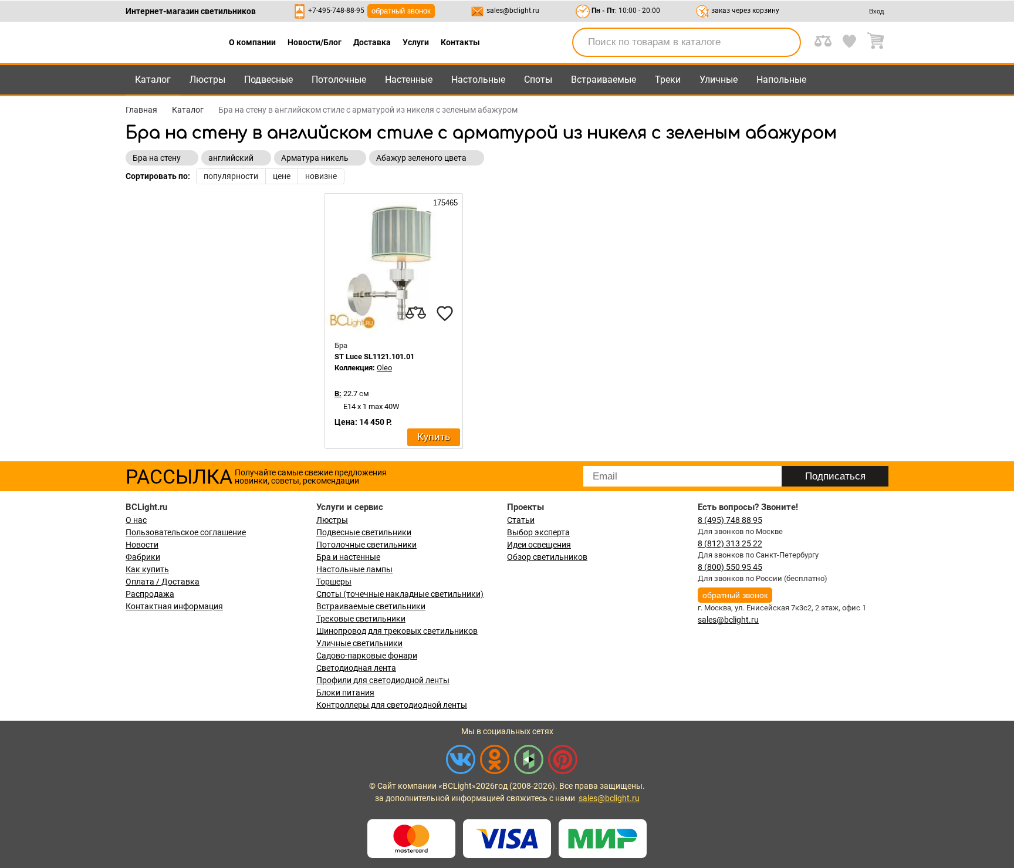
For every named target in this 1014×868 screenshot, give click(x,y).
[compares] (415, 313)
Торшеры (333, 581)
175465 (444, 202)
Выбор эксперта (538, 532)
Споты (538, 79)
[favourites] (445, 313)
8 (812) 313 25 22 (730, 543)
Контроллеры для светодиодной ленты (391, 705)
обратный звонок (401, 10)
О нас (136, 520)
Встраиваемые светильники (370, 606)
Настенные (408, 79)
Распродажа (150, 594)
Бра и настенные (348, 557)
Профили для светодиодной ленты (382, 680)
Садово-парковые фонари (366, 655)
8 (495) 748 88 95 (730, 520)
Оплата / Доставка (163, 581)
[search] (785, 42)
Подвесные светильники (363, 532)
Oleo (384, 367)
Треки (668, 79)
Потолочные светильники (366, 544)
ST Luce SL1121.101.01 (374, 356)
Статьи (521, 520)
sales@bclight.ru (512, 10)
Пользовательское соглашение (186, 532)
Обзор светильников (547, 557)
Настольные (478, 79)
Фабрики (143, 557)
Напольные (781, 79)
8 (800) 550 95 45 (730, 567)
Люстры (207, 79)
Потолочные (339, 79)
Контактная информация (174, 606)
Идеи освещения (539, 544)
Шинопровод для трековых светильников (397, 631)
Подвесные (268, 79)
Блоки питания (345, 692)
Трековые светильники (360, 618)
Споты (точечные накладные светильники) (400, 594)
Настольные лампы (354, 569)
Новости (142, 544)
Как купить (147, 569)
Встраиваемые (603, 79)
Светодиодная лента (356, 668)
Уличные (718, 79)
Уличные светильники (359, 643)
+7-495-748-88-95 (336, 10)
